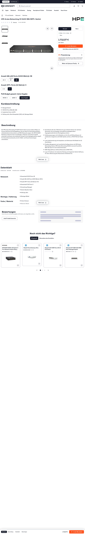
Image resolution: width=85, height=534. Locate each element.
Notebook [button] (13, 10)
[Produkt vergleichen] (51, 68)
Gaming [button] (29, 10)
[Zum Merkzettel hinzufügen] (51, 28)
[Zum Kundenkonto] (74, 6)
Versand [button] (65, 28)
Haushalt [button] (56, 10)
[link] (6, 22)
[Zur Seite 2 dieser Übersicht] (42, 270)
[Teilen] (47, 28)
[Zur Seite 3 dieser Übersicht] (45, 270)
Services (74, 1)
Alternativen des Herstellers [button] (46, 238)
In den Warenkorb (71, 46)
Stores (67, 1)
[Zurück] (37, 270)
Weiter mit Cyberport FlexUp (69, 63)
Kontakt (81, 1)
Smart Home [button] (64, 10)
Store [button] (77, 28)
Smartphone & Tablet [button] (38, 10)
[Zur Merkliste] (78, 6)
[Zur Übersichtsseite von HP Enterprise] (78, 19)
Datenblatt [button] (17, 531)
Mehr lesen (41, 159)
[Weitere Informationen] (71, 33)
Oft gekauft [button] (34, 238)
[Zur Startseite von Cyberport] (8, 6)
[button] (5, 80)
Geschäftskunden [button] (14, 1)
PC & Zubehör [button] (21, 10)
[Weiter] (48, 270)
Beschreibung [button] (10, 531)
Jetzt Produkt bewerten (10, 218)
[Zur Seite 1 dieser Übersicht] (40, 270)
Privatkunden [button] (5, 1)
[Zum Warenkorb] (82, 6)
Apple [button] (6, 10)
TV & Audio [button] (49, 10)
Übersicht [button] (4, 531)
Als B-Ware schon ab (70, 49)
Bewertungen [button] (24, 531)
